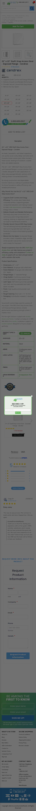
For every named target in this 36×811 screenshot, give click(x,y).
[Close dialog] (31, 396)
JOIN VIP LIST (18, 412)
